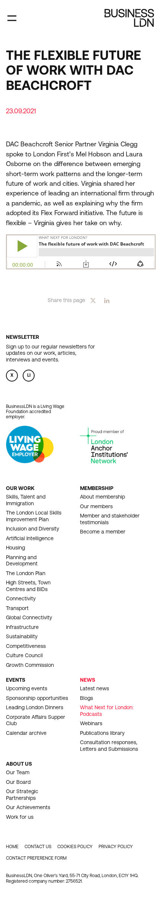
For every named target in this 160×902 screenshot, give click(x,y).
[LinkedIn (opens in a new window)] (107, 300)
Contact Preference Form (36, 858)
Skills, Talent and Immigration (25, 500)
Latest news (94, 688)
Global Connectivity (29, 617)
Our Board (18, 782)
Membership (96, 488)
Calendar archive (26, 733)
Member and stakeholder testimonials (110, 519)
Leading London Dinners (34, 707)
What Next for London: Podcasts (107, 710)
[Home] (129, 18)
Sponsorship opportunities (37, 698)
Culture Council (24, 655)
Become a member (102, 532)
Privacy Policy (116, 846)
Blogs (86, 698)
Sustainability (22, 636)
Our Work (20, 488)
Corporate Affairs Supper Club (35, 720)
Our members (96, 506)
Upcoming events (26, 688)
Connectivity (21, 598)
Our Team (17, 772)
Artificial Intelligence (30, 538)
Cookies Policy (75, 846)
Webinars (91, 723)
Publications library (102, 733)
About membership (102, 497)
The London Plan (25, 573)
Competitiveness (26, 646)
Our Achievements (28, 807)
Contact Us (38, 846)
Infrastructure (22, 627)
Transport (17, 608)
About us (19, 763)
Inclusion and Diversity (32, 529)
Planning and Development (22, 560)
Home (12, 846)
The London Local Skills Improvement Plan (33, 516)
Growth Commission (30, 665)
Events (15, 679)
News (87, 679)
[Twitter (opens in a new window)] (93, 300)
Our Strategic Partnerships (22, 794)
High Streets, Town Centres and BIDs (28, 586)
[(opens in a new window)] (30, 461)
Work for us (19, 817)
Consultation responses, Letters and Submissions (109, 745)
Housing (15, 548)
